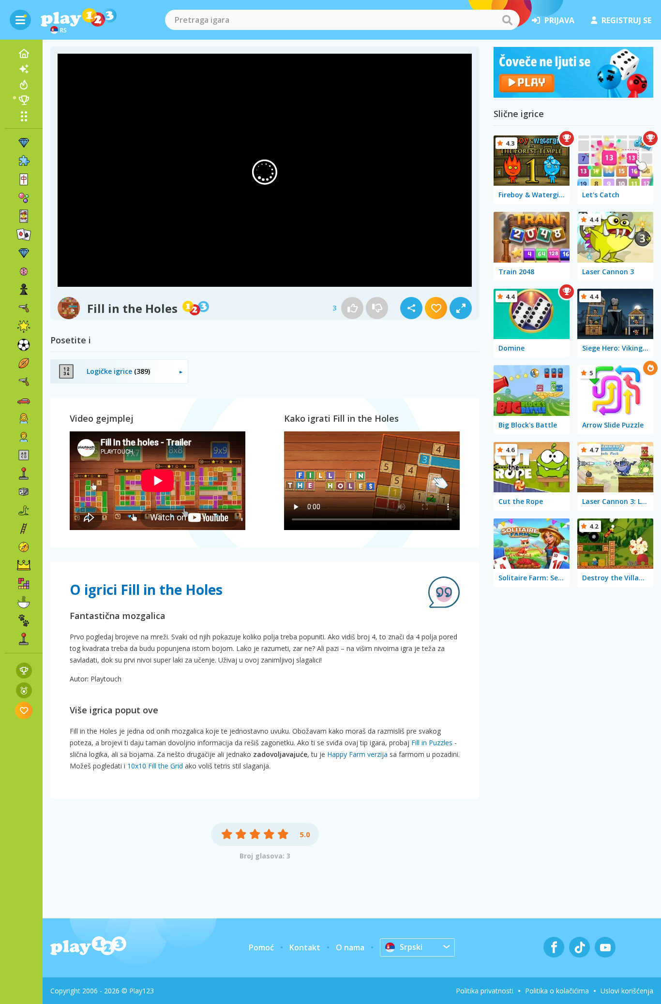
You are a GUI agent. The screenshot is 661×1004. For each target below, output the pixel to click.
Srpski (411, 947)
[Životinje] (24, 620)
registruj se (626, 20)
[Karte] (24, 216)
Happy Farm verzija (357, 754)
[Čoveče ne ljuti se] (573, 94)
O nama (350, 947)
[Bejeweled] (24, 253)
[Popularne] (24, 84)
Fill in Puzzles (431, 742)
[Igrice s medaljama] (24, 690)
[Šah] (24, 290)
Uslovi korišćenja (627, 990)
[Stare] (24, 510)
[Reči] (24, 455)
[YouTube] (605, 947)
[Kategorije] (24, 116)
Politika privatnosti (484, 990)
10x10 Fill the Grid (155, 765)
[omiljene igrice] (24, 710)
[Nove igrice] (24, 69)
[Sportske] (24, 363)
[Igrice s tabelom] (24, 671)
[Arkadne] (24, 473)
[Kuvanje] (24, 602)
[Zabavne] (24, 326)
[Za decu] (24, 437)
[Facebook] (553, 947)
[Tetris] (24, 584)
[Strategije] (24, 565)
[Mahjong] (24, 179)
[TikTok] (579, 947)
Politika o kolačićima (557, 990)
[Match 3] (24, 142)
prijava (559, 20)
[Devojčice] (24, 418)
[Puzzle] (24, 161)
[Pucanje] (24, 381)
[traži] (507, 20)
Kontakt (304, 947)
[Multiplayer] (24, 639)
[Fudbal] (24, 345)
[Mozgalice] (24, 271)
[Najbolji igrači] (24, 100)
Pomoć (261, 947)
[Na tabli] (24, 492)
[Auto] (24, 400)
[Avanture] (24, 547)
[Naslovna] (24, 53)
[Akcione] (24, 308)
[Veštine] (24, 528)
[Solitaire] (24, 234)
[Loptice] (24, 198)
